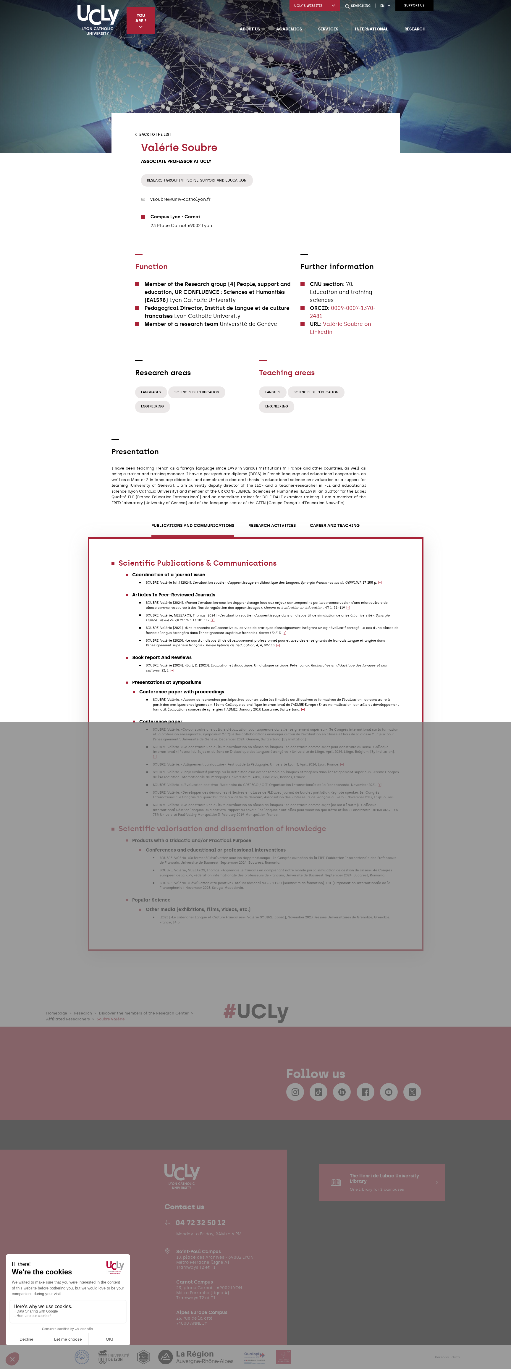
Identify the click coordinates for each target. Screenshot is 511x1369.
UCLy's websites (308, 6)
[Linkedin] (342, 1092)
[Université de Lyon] (114, 1360)
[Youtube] (389, 1092)
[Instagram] (295, 1092)
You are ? (140, 18)
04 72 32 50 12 (201, 1222)
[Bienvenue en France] (82, 1360)
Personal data (447, 1357)
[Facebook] (365, 1092)
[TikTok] (318, 1092)
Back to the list (155, 134)
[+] (380, 583)
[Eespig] (144, 1360)
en (382, 6)
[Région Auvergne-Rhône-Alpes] (196, 1360)
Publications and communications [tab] (192, 525)
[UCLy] (98, 20)
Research (415, 29)
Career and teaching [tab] (335, 525)
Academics (289, 29)
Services (328, 29)
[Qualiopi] (255, 1360)
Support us (414, 5)
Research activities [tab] (272, 525)
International (371, 29)
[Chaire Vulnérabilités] (283, 1360)
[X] (412, 1092)
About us (250, 29)
